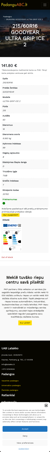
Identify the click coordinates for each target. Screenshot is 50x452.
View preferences (25, 443)
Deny (25, 436)
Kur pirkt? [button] (25, 323)
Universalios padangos (11, 385)
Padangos (7, 17)
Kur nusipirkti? (10, 215)
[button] (46, 405)
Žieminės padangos (10, 390)
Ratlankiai (8, 395)
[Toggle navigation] (44, 4)
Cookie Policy (24, 449)
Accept (25, 429)
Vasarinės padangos (10, 381)
